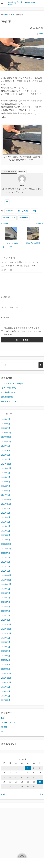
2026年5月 (5, 424)
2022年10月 (6, 549)
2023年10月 (6, 504)
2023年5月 (5, 526)
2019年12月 (6, 673)
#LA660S (9, 211)
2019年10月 (6, 682)
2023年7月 (5, 517)
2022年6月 (5, 562)
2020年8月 (5, 642)
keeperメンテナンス (9, 401)
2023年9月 (5, 508)
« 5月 (3, 794)
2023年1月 (5, 540)
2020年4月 (5, 660)
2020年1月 (5, 669)
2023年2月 (5, 535)
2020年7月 (5, 647)
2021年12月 (6, 575)
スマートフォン (8, 723)
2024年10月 (6, 468)
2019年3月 (5, 696)
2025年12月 (6, 433)
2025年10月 (6, 442)
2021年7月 (5, 598)
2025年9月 (5, 446)
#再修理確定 (23, 218)
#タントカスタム (22, 211)
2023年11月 (6, 499)
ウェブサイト (7, 318)
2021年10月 (6, 584)
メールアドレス (9, 307)
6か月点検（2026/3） (10, 392)
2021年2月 (5, 615)
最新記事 (21, 171)
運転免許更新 (7, 397)
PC (2, 718)
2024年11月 (6, 464)
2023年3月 (5, 531)
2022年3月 (5, 571)
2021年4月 (5, 607)
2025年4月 (5, 459)
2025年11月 (6, 437)
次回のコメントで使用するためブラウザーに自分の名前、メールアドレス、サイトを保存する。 (22, 331)
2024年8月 (5, 477)
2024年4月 (5, 491)
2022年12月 (6, 544)
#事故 (34, 211)
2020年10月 (6, 633)
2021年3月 (5, 611)
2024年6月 (5, 482)
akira (41, 34)
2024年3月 (5, 495)
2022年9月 (5, 553)
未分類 (4, 727)
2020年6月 (5, 651)
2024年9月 (5, 473)
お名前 (5, 297)
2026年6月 (5, 419)
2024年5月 (5, 486)
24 (40, 782)
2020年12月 (6, 624)
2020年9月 (5, 638)
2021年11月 (6, 580)
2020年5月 (5, 656)
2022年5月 (5, 566)
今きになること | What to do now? (21, 3)
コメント (6, 270)
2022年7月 (5, 557)
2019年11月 (6, 678)
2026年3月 (5, 428)
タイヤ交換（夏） (9, 388)
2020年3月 (5, 664)
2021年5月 (5, 602)
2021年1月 (5, 620)
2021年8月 (5, 593)
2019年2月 (5, 700)
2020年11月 (6, 629)
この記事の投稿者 (9, 171)
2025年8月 (5, 450)
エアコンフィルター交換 (12, 383)
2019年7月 (5, 691)
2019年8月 (5, 687)
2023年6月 (5, 522)
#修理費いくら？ (9, 218)
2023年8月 (5, 513)
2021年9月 (5, 589)
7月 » (40, 794)
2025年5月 (5, 455)
